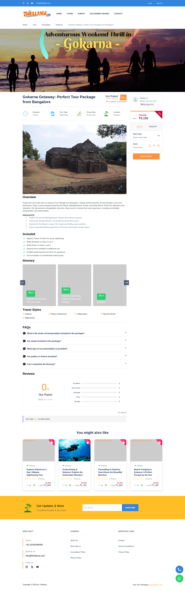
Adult (135, 144)
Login (150, 3)
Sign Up (159, 3)
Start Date (137, 134)
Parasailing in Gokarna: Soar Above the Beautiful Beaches (110, 472)
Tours (70, 14)
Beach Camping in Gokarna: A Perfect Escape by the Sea (143, 472)
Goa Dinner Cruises (99, 14)
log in (36, 419)
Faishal (143, 98)
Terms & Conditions (126, 546)
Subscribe (130, 508)
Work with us (75, 546)
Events (81, 14)
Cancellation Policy (77, 552)
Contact (118, 14)
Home (59, 14)
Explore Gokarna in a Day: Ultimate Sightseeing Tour (37, 472)
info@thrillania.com (43, 3)
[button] (120, 187)
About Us (74, 540)
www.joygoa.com (155, 585)
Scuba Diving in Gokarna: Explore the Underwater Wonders (72, 472)
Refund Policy (75, 558)
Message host (148, 104)
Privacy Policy (123, 552)
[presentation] (22, 282)
